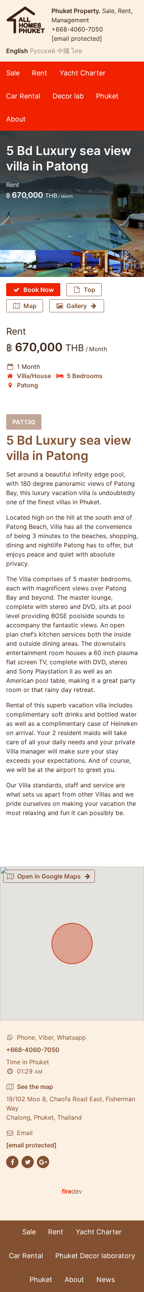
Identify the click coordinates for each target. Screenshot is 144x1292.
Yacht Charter (83, 73)
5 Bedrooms (85, 376)
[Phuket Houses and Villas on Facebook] (12, 1161)
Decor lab (68, 96)
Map (29, 306)
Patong (27, 385)
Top (89, 289)
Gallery (76, 306)
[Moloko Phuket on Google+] (43, 1161)
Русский (42, 51)
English (17, 51)
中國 (63, 51)
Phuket (107, 96)
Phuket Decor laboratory (95, 1256)
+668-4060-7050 (77, 29)
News (105, 1279)
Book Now (38, 289)
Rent (39, 73)
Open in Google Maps (49, 876)
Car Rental (23, 96)
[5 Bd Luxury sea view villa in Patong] (18, 263)
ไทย (76, 51)
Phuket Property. (76, 11)
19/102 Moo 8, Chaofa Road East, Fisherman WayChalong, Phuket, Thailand (70, 1102)
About (16, 119)
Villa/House (34, 376)
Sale (13, 73)
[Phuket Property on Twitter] (28, 1161)
